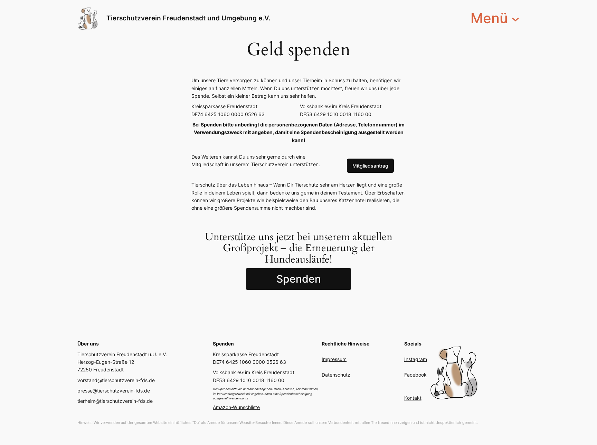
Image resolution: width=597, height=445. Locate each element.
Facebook (415, 375)
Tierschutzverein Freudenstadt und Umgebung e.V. (188, 18)
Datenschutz (336, 375)
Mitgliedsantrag (370, 166)
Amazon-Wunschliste (236, 407)
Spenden (298, 279)
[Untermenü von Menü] (515, 18)
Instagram (415, 359)
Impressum (334, 359)
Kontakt (412, 398)
